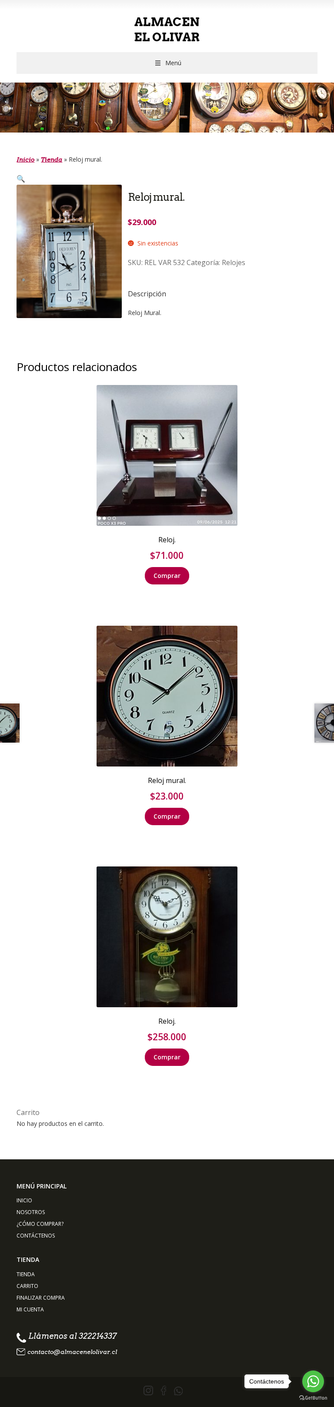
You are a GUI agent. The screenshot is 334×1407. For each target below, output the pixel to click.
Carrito (27, 1286)
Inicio (25, 159)
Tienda (51, 159)
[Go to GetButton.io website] (313, 1398)
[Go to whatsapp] (313, 1381)
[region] (167, 108)
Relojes (233, 262)
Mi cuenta (30, 1309)
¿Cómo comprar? (40, 1224)
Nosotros (31, 1212)
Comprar (167, 816)
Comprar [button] (167, 575)
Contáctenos (36, 1235)
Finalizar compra (41, 1297)
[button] (173, 63)
